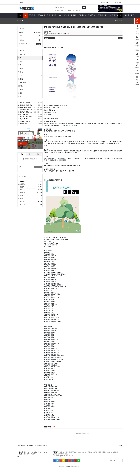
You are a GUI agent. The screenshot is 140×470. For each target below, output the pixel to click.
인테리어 (20, 89)
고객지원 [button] (20, 79)
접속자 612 (21, 2)
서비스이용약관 (21, 445)
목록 (120, 38)
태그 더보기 (38, 167)
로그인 (112, 2)
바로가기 (22, 144)
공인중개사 (77, 10)
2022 (66, 10)
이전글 (46, 38)
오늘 (22, 154)
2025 (69, 10)
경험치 (38, 154)
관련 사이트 (112, 460)
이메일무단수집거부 (42, 445)
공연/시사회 (41, 15)
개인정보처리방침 (31, 445)
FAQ (115, 445)
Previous (39, 130)
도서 (48, 15)
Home (116, 20)
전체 (30, 154)
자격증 (54, 15)
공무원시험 (32, 15)
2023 (58, 10)
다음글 (52, 38)
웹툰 (132, 15)
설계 (82, 10)
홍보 (60, 15)
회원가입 (105, 2)
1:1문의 (120, 445)
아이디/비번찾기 (37, 32)
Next (41, 130)
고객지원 (91, 15)
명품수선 (73, 15)
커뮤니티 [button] (20, 75)
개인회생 (66, 15)
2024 (62, 10)
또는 (55, 10)
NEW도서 (112, 15)
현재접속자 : (30, 181)
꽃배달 (127, 15)
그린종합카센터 (102, 15)
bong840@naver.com (64, 456)
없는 (73, 10)
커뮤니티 (81, 15)
